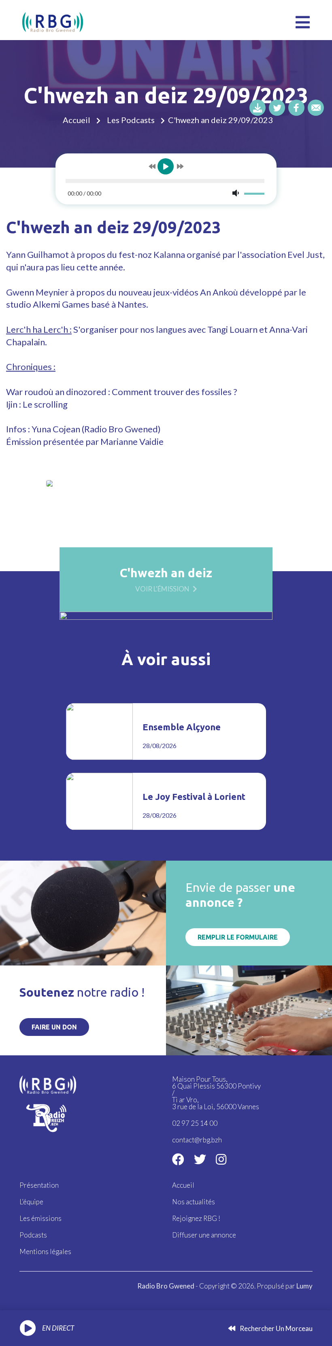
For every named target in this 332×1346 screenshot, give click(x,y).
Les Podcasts (131, 120)
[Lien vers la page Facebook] (178, 1159)
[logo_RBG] (52, 21)
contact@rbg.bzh (197, 1139)
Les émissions (40, 1218)
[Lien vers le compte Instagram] (221, 1159)
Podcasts (33, 1235)
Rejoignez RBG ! (196, 1218)
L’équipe (31, 1201)
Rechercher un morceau (275, 1328)
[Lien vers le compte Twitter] (200, 1159)
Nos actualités (193, 1201)
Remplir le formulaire (238, 937)
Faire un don (54, 1027)
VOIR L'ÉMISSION (162, 588)
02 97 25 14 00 (194, 1123)
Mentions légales (45, 1251)
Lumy (304, 1286)
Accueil (76, 120)
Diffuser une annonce (204, 1235)
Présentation (39, 1185)
